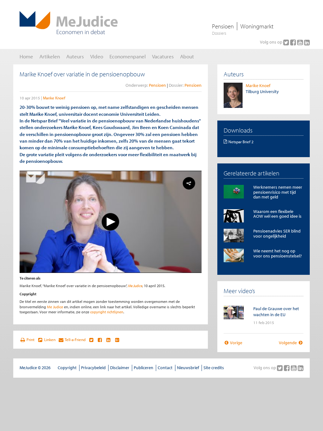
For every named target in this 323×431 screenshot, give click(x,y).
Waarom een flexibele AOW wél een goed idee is (277, 214)
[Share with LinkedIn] (108, 340)
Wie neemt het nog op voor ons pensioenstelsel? (277, 253)
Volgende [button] (288, 342)
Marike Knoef (54, 97)
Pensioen (223, 26)
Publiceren (143, 367)
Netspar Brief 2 (241, 141)
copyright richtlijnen (106, 312)
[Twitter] (286, 42)
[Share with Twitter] (91, 340)
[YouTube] (300, 42)
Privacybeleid (93, 367)
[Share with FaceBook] (100, 340)
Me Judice (135, 285)
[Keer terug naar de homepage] (69, 23)
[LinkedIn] (307, 42)
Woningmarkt (256, 26)
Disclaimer (119, 367)
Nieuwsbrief (188, 367)
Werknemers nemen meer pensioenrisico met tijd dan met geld (277, 192)
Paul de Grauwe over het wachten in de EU (276, 311)
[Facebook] (293, 42)
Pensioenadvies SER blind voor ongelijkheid (277, 233)
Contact (165, 367)
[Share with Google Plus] (117, 340)
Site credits (213, 367)
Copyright (67, 367)
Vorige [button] (235, 342)
